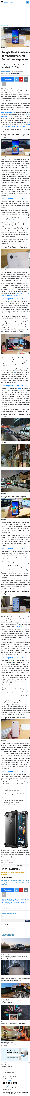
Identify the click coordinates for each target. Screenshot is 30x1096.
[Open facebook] (6, 1083)
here (19, 388)
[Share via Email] (26, 79)
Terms (20, 1093)
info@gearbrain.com (9, 1072)
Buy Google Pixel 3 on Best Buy (14, 198)
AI (15, 373)
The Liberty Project (7, 1089)
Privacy (16, 1093)
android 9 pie (25, 899)
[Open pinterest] (9, 1083)
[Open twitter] (4, 1083)
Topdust (9, 1087)
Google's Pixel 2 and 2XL (8, 112)
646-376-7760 (7, 1074)
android (4, 900)
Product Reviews (5, 25)
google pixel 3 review (9, 904)
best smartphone (12, 900)
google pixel (22, 902)
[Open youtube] (11, 1083)
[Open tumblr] (14, 1083)
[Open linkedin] (16, 1083)
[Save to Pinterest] (21, 79)
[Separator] (4, 84)
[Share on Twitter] (17, 79)
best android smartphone (10, 902)
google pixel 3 (6, 899)
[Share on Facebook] (7, 79)
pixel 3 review (16, 899)
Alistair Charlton (6, 71)
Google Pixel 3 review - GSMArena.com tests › (15, 880)
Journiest (19, 1087)
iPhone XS (11, 220)
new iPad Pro (18, 626)
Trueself (14, 1087)
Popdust (5, 1087)
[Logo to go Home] (9, 2)
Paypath (24, 1087)
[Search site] (27, 2)
